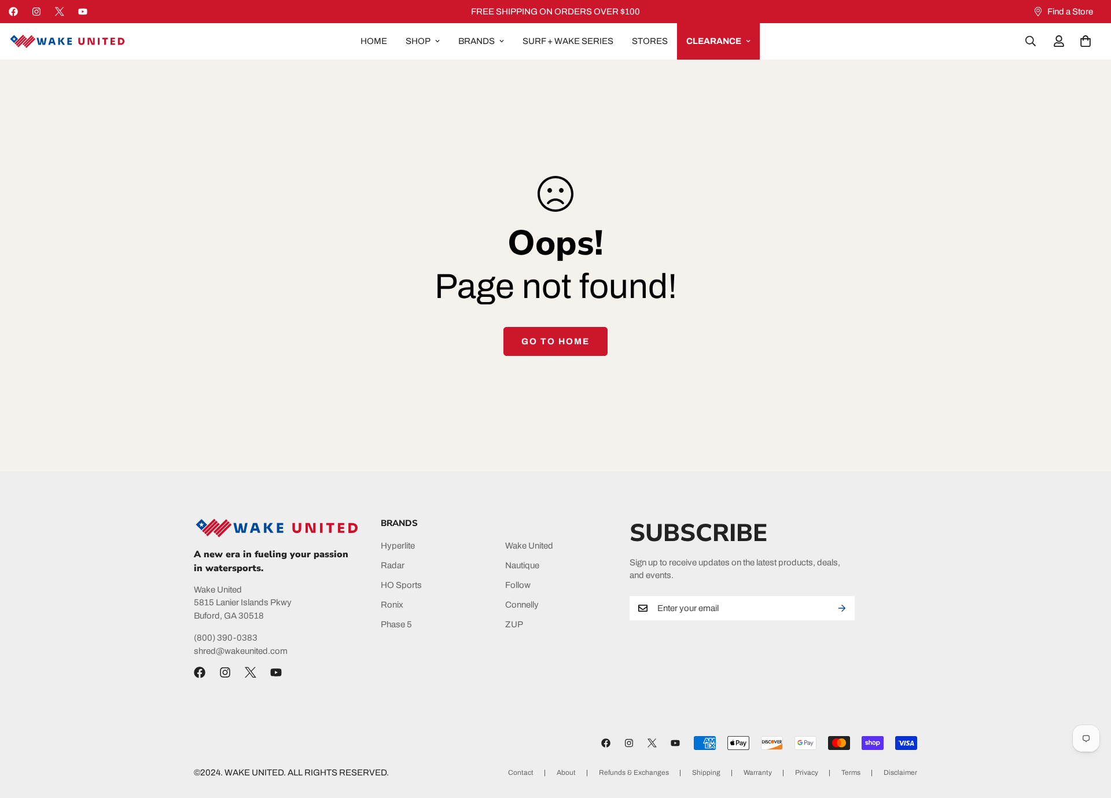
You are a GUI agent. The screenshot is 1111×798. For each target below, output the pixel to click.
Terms (850, 772)
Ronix (392, 604)
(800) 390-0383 (225, 637)
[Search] (1031, 41)
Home (373, 41)
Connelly (522, 604)
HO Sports (401, 585)
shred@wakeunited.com (241, 651)
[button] (1085, 41)
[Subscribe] (842, 608)
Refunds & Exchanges (634, 772)
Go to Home (555, 341)
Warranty (758, 772)
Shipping (706, 772)
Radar (392, 565)
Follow (518, 585)
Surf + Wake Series (568, 41)
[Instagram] (36, 11)
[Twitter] (59, 11)
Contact (521, 772)
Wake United (529, 545)
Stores (650, 41)
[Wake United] (66, 41)
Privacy (806, 772)
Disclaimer (900, 772)
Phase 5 (396, 624)
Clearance (713, 41)
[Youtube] (82, 11)
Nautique (522, 565)
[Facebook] (13, 11)
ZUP (514, 624)
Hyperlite (398, 545)
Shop (418, 41)
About (566, 772)
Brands (476, 41)
